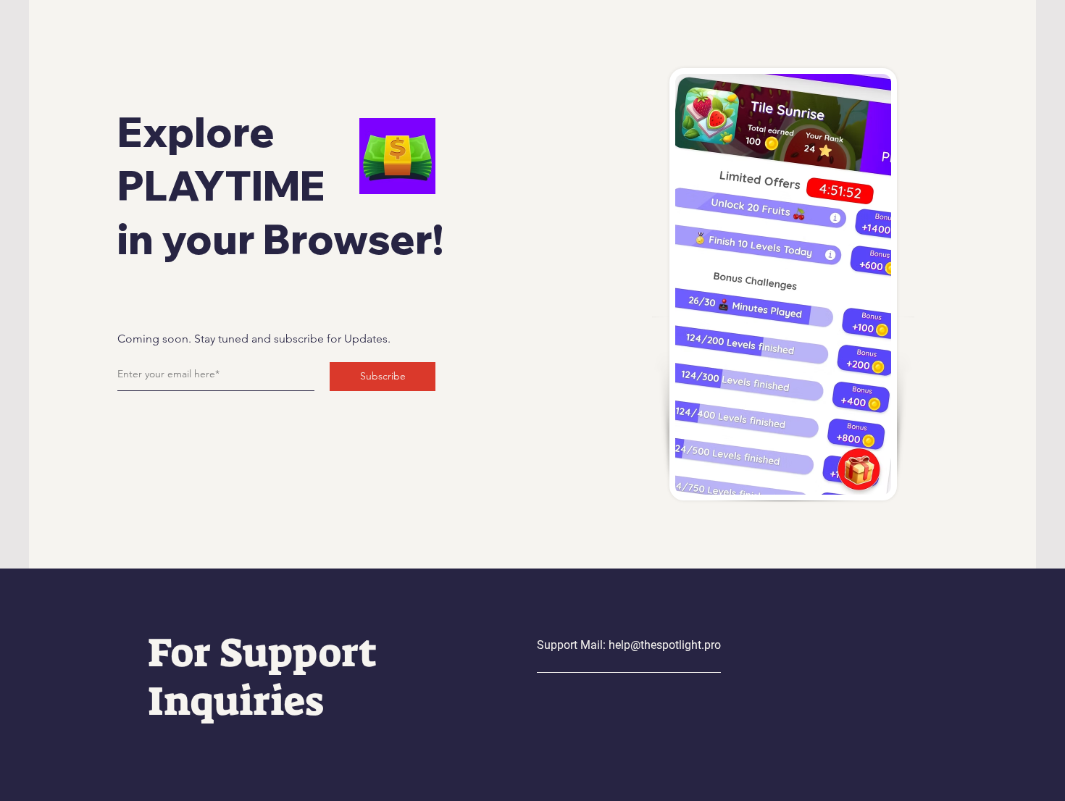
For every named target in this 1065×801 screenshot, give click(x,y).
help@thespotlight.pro (665, 645)
